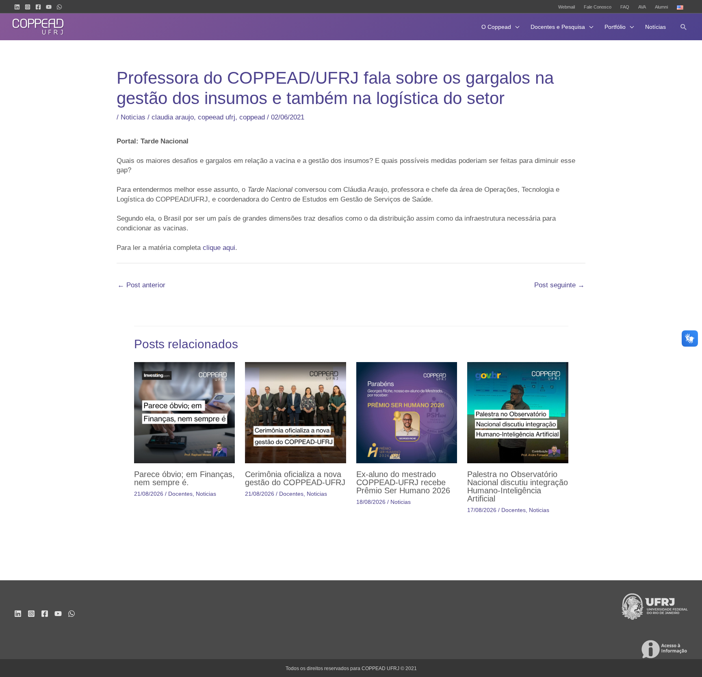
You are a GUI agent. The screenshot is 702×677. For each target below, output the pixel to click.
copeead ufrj (216, 117)
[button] (684, 27)
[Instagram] (27, 7)
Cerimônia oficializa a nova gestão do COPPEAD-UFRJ (295, 478)
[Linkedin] (17, 7)
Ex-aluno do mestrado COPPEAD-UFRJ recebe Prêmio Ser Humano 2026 (403, 482)
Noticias (133, 117)
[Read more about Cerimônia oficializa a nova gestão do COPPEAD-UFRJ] (295, 412)
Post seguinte (559, 285)
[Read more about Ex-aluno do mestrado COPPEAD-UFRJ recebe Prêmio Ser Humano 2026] (406, 412)
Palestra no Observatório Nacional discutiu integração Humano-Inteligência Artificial (517, 486)
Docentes (180, 493)
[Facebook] (38, 7)
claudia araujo (173, 117)
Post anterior (141, 285)
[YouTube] (49, 7)
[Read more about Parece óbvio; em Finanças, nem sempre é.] (184, 412)
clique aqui (219, 248)
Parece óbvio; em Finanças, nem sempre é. (184, 478)
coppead (252, 117)
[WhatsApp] (59, 7)
